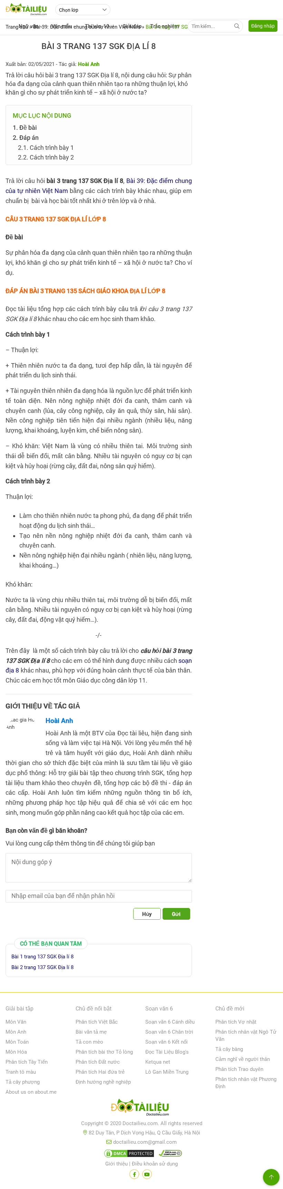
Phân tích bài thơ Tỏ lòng (104, 1052)
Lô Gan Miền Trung (166, 1072)
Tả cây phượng (23, 1082)
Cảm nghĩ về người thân (242, 1059)
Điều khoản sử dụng (155, 1164)
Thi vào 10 (97, 26)
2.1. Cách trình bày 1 (46, 147)
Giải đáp (132, 26)
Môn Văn (16, 1022)
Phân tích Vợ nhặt (235, 1022)
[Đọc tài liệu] (134, 1174)
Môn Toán (17, 1042)
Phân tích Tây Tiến (27, 1062)
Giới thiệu (116, 1164)
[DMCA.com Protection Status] (128, 1155)
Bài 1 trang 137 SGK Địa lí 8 (42, 957)
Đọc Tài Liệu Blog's (167, 1052)
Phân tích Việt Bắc (97, 1022)
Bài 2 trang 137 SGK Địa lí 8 (42, 967)
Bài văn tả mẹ (91, 1032)
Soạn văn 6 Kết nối (166, 1042)
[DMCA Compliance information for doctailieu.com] (168, 1155)
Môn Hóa (16, 1052)
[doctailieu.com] (141, 1108)
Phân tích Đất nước (98, 1062)
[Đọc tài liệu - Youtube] (147, 1174)
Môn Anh (16, 1032)
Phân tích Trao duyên (239, 1069)
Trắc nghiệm (164, 26)
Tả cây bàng (229, 1049)
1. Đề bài (25, 127)
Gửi (176, 914)
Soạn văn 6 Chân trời (169, 1032)
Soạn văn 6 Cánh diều (170, 1022)
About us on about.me (31, 1092)
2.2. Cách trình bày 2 (46, 157)
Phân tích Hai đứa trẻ (100, 1072)
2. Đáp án (26, 137)
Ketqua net (157, 1062)
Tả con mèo (89, 1042)
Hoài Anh (59, 721)
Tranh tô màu (21, 1072)
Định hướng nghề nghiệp (103, 1082)
